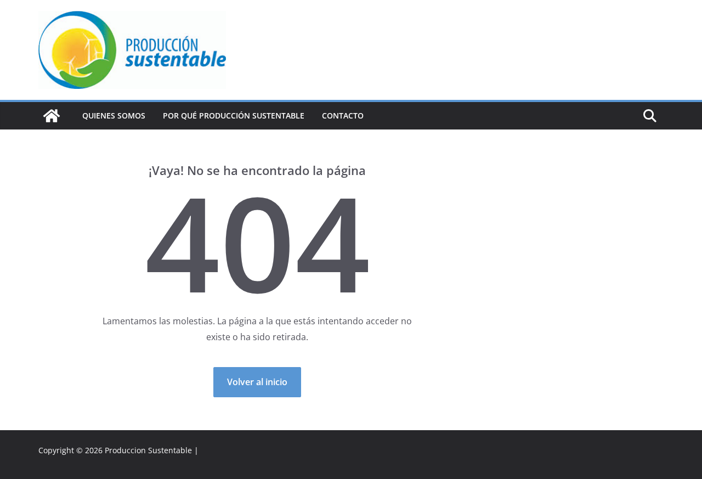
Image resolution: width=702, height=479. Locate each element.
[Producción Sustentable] (51, 116)
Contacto (343, 115)
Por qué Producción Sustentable (233, 115)
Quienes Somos (113, 115)
